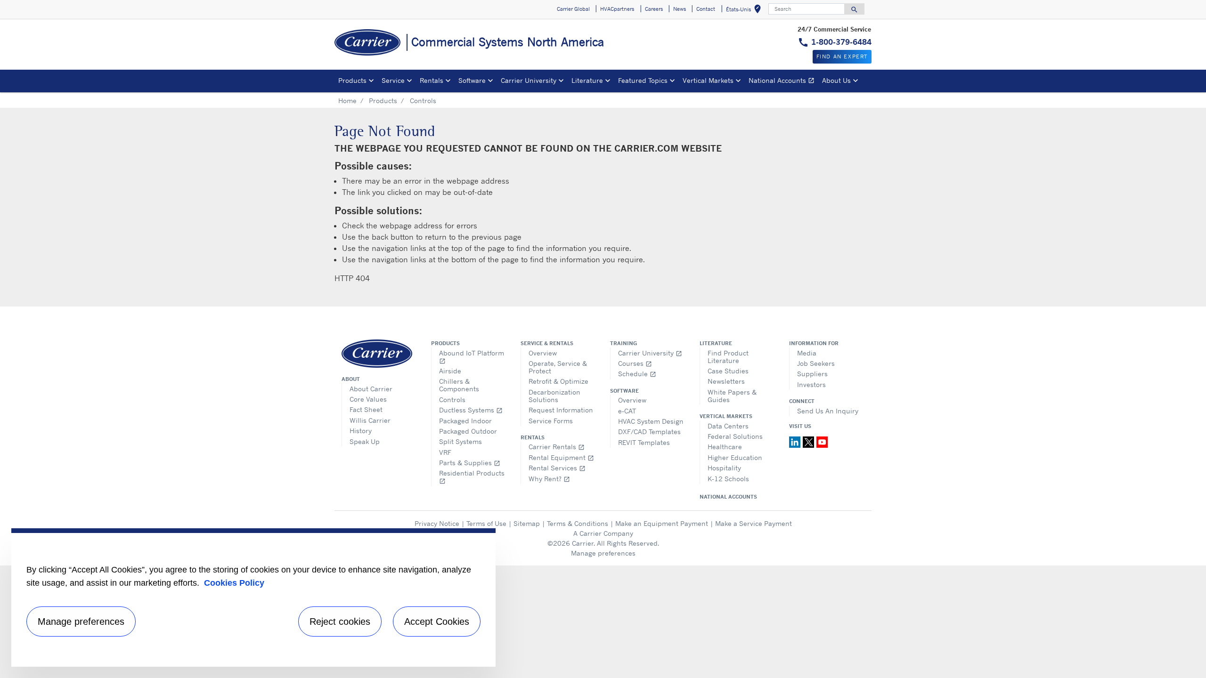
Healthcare (725, 447)
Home (347, 101)
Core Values (368, 399)
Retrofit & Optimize (558, 381)
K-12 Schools (728, 479)
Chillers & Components (459, 385)
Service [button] (393, 80)
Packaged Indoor (465, 421)
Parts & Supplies (469, 463)
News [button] (679, 9)
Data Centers (728, 426)
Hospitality (724, 468)
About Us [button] (836, 80)
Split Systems (460, 441)
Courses (635, 363)
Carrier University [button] (528, 80)
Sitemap (526, 523)
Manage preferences (603, 553)
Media (806, 353)
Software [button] (472, 80)
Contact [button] (705, 9)
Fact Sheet (366, 409)
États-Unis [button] (745, 10)
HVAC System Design (651, 421)
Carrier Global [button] (573, 9)
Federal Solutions (735, 436)
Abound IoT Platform (471, 356)
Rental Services (557, 468)
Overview (543, 353)
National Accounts (783, 81)
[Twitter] (809, 441)
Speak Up (365, 441)
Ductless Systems (471, 410)
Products (383, 101)
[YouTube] (822, 441)
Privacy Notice (437, 523)
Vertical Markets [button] (708, 80)
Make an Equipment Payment (661, 523)
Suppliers (812, 374)
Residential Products (472, 476)
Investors (811, 384)
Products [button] (352, 80)
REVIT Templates (644, 442)
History (361, 431)
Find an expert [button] (842, 56)
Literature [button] (587, 80)
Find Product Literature (728, 356)
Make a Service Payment (753, 523)
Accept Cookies (436, 621)
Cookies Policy (234, 583)
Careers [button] (654, 9)
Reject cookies (340, 621)
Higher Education (735, 457)
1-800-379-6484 (841, 42)
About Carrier (371, 389)
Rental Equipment (561, 457)
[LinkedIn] (796, 441)
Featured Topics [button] (643, 80)
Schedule (637, 374)
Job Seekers (816, 363)
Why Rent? (549, 479)
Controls (452, 400)
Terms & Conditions (577, 523)
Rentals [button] (431, 80)
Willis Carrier (370, 420)
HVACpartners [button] (617, 9)
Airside (450, 371)
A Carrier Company (603, 533)
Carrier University (650, 353)
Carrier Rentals (557, 447)
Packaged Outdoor (468, 431)
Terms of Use (486, 523)
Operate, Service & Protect (558, 367)
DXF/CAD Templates (649, 432)
